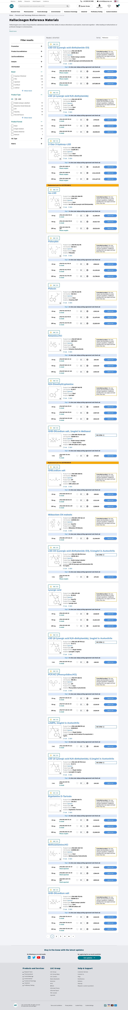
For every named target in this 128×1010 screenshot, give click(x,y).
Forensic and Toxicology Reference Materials (30, 15)
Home (11, 15)
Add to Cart (110, 71)
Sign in (67, 67)
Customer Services (83, 972)
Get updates (88, 958)
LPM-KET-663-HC (76, 339)
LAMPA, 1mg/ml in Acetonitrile (63, 723)
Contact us (46, 1)
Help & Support (36, 1)
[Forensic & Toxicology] (23, 981)
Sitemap (80, 983)
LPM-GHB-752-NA (76, 896)
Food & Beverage (28, 976)
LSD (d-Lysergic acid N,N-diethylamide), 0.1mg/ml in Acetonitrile (81, 758)
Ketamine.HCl (55, 335)
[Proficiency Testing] (23, 985)
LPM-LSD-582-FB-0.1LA (78, 554)
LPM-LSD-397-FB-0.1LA (78, 762)
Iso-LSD (52, 193)
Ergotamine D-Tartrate (60, 796)
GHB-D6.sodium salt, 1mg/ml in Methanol (69, 431)
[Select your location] (116, 1)
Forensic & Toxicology (30, 981)
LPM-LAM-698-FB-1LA (78, 726)
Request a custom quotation (86, 986)
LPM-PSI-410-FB (76, 292)
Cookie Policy (78, 1005)
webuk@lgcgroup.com (105, 1)
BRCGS (52, 986)
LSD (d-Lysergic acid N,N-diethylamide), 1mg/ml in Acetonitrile (80, 638)
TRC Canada (53, 993)
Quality (20, 1)
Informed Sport (54, 990)
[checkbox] (12, 76)
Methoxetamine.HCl (58, 844)
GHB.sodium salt (56, 470)
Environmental (28, 978)
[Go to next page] (73, 936)
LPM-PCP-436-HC (76, 678)
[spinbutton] (84, 71)
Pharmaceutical (28, 974)
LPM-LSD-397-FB (76, 99)
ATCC (51, 983)
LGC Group (53, 972)
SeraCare (52, 981)
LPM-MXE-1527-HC (77, 848)
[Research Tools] (23, 972)
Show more (28, 91)
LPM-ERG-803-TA (76, 799)
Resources (27, 1)
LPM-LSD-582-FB (76, 51)
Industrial (27, 983)
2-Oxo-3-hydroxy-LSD (59, 144)
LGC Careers (53, 976)
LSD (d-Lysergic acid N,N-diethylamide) (68, 96)
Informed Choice (55, 988)
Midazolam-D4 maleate (60, 514)
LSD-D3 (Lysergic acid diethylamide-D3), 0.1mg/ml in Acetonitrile (81, 551)
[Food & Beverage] (23, 976)
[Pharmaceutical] (23, 974)
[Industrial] (23, 983)
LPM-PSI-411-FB (76, 245)
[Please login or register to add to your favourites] (77, 71)
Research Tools (28, 972)
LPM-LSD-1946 (75, 147)
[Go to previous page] (48, 936)
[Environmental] (23, 979)
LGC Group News (55, 974)
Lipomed (69, 55)
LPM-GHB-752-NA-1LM (78, 434)
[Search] (67, 6)
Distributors (81, 979)
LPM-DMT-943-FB (76, 387)
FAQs (79, 976)
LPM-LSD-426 (75, 593)
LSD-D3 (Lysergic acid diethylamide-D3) (68, 47)
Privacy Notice (68, 1005)
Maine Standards (55, 979)
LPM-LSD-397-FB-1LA (78, 641)
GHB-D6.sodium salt (58, 893)
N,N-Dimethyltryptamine (60, 384)
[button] (27, 46)
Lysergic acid (54, 590)
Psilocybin (53, 241)
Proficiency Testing (29, 985)
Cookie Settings (89, 1005)
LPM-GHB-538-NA (76, 474)
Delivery (80, 981)
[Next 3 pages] (69, 936)
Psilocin (52, 288)
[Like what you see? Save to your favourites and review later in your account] (109, 6)
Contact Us (81, 974)
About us (13, 1)
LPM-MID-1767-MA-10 (78, 518)
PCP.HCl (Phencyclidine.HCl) (62, 674)
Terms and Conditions (56, 1005)
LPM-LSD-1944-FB (76, 196)
